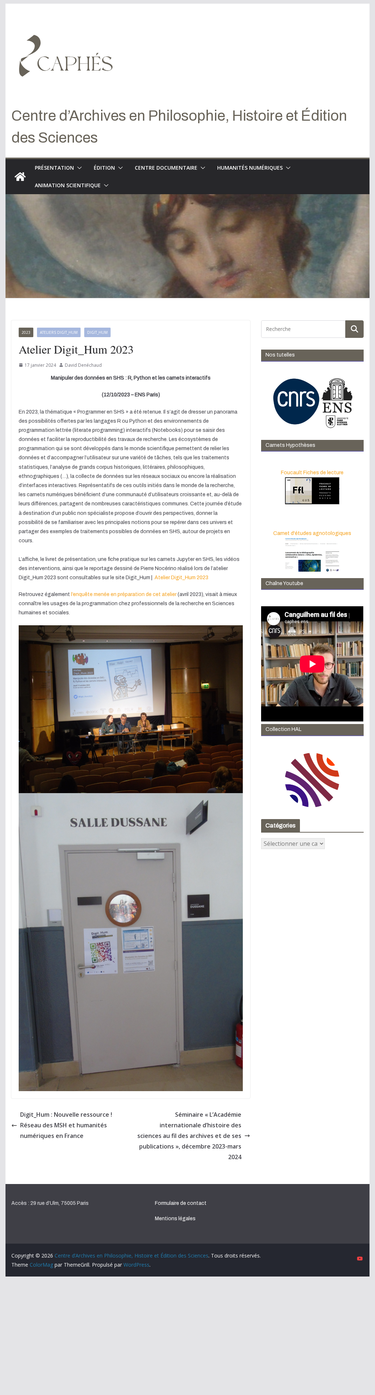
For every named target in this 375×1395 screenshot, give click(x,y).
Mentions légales (175, 1218)
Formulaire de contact (181, 1203)
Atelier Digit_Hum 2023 (181, 577)
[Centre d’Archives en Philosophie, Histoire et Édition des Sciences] (20, 176)
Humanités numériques (250, 167)
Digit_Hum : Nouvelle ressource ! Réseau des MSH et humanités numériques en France (66, 1125)
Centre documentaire (166, 167)
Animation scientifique (68, 185)
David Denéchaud (83, 365)
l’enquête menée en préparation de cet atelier (124, 594)
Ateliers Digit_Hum (59, 332)
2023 (26, 332)
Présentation (54, 167)
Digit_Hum (97, 332)
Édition (104, 167)
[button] (78, 168)
